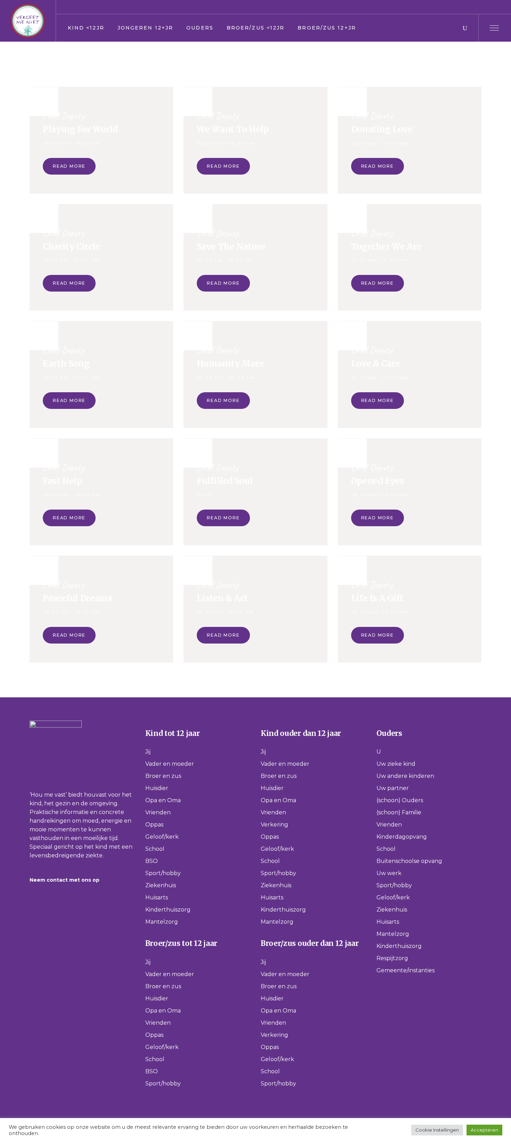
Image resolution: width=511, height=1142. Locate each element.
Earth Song (66, 363)
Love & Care (375, 363)
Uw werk (389, 873)
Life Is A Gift (377, 598)
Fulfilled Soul (225, 481)
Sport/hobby (163, 873)
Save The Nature (231, 246)
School (154, 849)
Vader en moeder (169, 764)
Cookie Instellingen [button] (437, 1130)
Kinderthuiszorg (167, 909)
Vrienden (158, 812)
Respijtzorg (392, 958)
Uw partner (392, 788)
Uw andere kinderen (405, 776)
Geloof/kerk (162, 836)
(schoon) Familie (398, 812)
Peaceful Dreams (78, 598)
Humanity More (230, 363)
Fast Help (62, 481)
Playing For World (80, 129)
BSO (151, 861)
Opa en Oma (163, 800)
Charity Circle (71, 246)
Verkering (274, 824)
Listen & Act (222, 598)
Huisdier (156, 788)
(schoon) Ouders (399, 800)
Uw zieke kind (395, 764)
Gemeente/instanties (405, 970)
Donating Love (382, 129)
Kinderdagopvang (401, 836)
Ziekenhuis (160, 885)
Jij (148, 751)
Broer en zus (163, 776)
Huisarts (156, 897)
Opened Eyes (377, 481)
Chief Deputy (63, 115)
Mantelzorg (161, 921)
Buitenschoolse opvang (409, 861)
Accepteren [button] (484, 1130)
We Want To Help (233, 129)
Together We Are (386, 246)
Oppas (154, 824)
